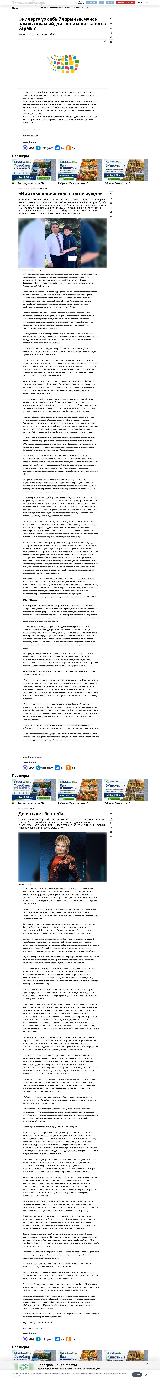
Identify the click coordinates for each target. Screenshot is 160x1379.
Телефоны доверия (125, 3)
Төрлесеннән (23, 14)
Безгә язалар (23, 809)
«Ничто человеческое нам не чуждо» (55, 8)
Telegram (91, 3)
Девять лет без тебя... (83, 8)
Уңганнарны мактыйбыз (28, 189)
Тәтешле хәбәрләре (28, 2)
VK (101, 3)
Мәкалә (16, 8)
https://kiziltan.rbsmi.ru (33, 129)
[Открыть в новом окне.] (29, 147)
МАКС (110, 3)
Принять (136, 1375)
